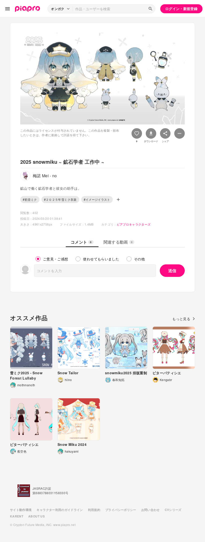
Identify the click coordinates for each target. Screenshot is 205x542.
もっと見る (181, 318)
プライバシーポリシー (120, 509)
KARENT (16, 516)
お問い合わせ (150, 509)
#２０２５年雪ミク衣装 (60, 199)
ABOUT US (36, 516)
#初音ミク (30, 199)
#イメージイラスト (97, 199)
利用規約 (94, 509)
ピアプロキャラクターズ (134, 224)
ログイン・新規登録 (181, 8)
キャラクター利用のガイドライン (59, 509)
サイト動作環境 (21, 509)
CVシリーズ (173, 509)
